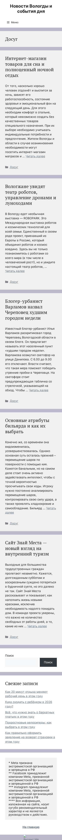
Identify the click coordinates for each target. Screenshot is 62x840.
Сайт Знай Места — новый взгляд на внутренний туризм (27, 548)
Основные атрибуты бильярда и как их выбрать (27, 426)
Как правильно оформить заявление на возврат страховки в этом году (30, 737)
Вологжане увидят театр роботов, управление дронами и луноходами (30, 194)
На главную (31, 827)
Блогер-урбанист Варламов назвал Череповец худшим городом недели (26, 309)
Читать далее (35, 156)
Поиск (9, 655)
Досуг (14, 167)
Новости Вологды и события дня (31, 8)
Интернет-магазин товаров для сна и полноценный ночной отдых (29, 66)
